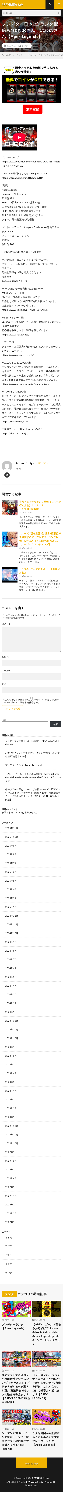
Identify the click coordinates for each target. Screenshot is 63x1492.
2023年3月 (11, 1099)
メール (6, 670)
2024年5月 (11, 977)
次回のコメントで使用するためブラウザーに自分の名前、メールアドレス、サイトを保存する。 (31, 701)
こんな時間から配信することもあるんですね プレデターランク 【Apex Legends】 (45, 1438)
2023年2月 (11, 1108)
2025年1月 (11, 906)
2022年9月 (11, 1152)
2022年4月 (11, 1196)
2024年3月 (11, 994)
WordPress (31, 1485)
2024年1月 (11, 1012)
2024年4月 (11, 985)
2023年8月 (11, 1055)
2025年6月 (11, 871)
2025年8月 (11, 854)
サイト (5, 684)
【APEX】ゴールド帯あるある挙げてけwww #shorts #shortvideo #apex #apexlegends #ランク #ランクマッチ (33, 777)
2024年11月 (11, 924)
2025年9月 (11, 845)
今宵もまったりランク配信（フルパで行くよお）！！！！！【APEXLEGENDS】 (40, 505)
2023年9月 (11, 1047)
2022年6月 (11, 1178)
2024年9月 (11, 942)
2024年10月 (11, 933)
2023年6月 (11, 1073)
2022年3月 (11, 1204)
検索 (4, 720)
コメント (6, 624)
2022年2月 (11, 1213)
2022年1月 (11, 1222)
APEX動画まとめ (40, 1478)
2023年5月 (11, 1082)
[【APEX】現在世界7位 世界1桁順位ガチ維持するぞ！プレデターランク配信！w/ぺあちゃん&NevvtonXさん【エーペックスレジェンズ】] (10, 539)
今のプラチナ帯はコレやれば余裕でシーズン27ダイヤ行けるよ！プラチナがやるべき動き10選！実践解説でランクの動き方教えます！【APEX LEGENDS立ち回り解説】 (16, 1388)
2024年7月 (11, 959)
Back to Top (31, 1463)
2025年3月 (11, 898)
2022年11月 (11, 1134)
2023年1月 (11, 1117)
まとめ (8, 1237)
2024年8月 (11, 950)
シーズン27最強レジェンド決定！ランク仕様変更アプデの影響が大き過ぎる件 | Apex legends (16, 1440)
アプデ (8, 1246)
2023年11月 (11, 1029)
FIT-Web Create (35, 1482)
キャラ (8, 1263)
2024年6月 (11, 968)
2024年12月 (11, 915)
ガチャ (8, 1255)
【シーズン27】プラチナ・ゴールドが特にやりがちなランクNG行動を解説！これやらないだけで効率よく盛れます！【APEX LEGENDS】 (46, 1386)
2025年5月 (11, 880)
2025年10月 (11, 836)
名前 (5, 657)
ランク (25, 46)
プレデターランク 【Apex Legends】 (24, 765)
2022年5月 (11, 1187)
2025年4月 (11, 889)
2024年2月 (11, 1003)
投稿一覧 (41, 463)
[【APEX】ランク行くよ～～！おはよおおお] (10, 575)
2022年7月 (11, 1169)
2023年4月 (11, 1090)
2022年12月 (11, 1125)
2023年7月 (11, 1064)
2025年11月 (11, 828)
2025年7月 (11, 863)
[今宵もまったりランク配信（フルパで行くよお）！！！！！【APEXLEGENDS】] (10, 507)
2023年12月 (11, 1020)
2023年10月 (11, 1038)
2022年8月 (11, 1160)
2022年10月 (11, 1143)
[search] (58, 13)
